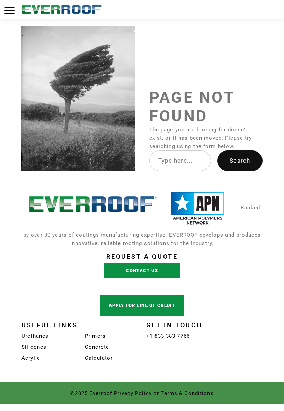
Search (240, 160)
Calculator (99, 358)
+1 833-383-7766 (168, 336)
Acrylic (30, 358)
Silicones (33, 347)
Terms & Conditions (187, 393)
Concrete (97, 347)
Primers (95, 336)
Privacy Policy (133, 393)
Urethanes (34, 336)
